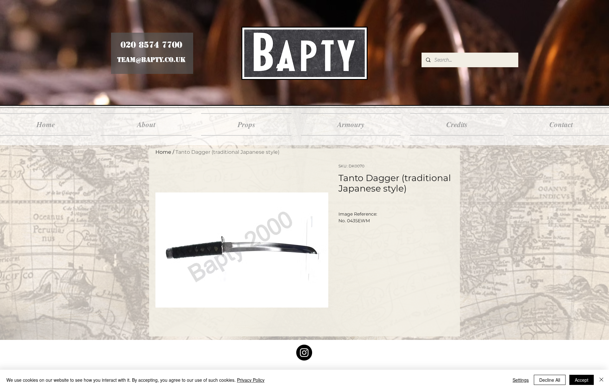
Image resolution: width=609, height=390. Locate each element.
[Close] (601, 380)
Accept (581, 380)
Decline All (549, 380)
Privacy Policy (251, 380)
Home (163, 152)
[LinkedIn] (304, 353)
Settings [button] (521, 380)
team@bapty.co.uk (151, 59)
